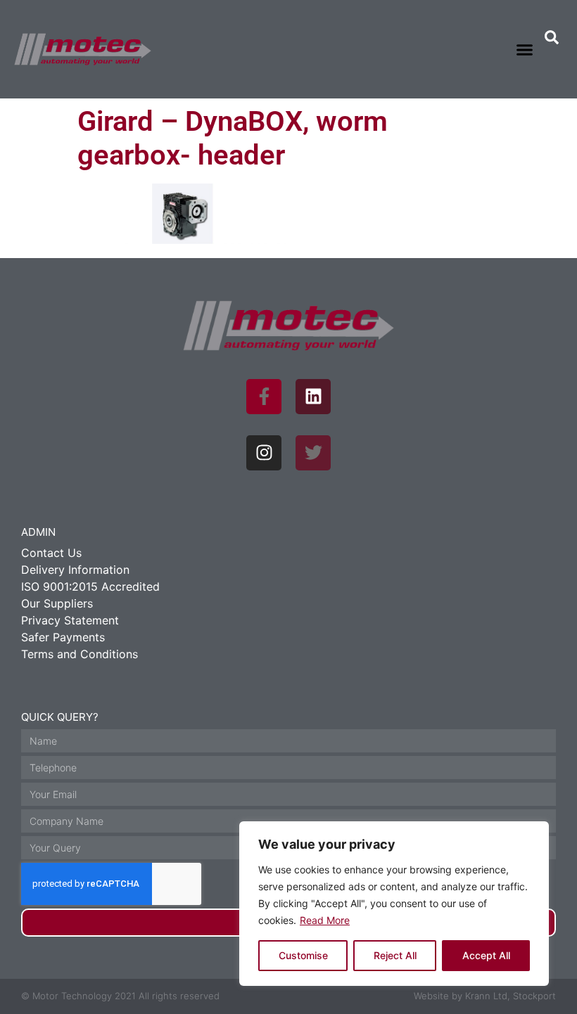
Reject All (395, 955)
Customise (303, 955)
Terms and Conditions (79, 654)
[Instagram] (263, 452)
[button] (525, 49)
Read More (325, 920)
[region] (394, 903)
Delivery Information (75, 570)
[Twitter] (313, 452)
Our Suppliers (57, 603)
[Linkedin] (313, 396)
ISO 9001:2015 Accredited (90, 586)
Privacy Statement (70, 620)
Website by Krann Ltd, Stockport (485, 995)
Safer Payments (63, 637)
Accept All (486, 955)
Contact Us (51, 553)
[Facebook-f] (263, 396)
